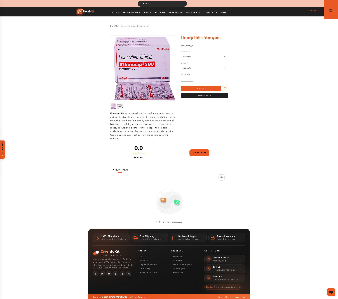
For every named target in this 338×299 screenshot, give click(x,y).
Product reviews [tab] (120, 170)
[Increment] (191, 79)
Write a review (199, 152)
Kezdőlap (114, 26)
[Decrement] (183, 79)
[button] (332, 10)
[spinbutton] (187, 79)
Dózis (184, 63)
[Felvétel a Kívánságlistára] (225, 88)
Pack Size (186, 51)
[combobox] (204, 56)
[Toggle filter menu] (222, 177)
